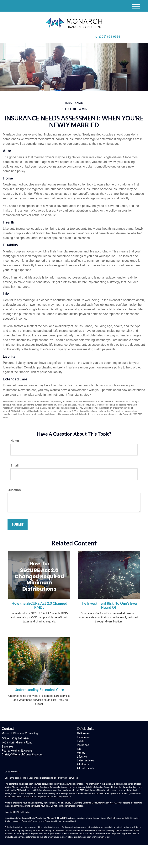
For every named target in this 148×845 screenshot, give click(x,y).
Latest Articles (85, 760)
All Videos (83, 764)
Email (14, 465)
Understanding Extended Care (39, 690)
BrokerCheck (71, 777)
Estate (81, 741)
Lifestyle (82, 756)
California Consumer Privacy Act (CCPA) (102, 802)
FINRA (58, 817)
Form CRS (16, 771)
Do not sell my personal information (67, 805)
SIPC (64, 817)
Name (14, 441)
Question (14, 490)
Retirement (83, 733)
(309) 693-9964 (109, 36)
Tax (79, 749)
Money (81, 752)
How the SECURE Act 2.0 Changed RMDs (39, 605)
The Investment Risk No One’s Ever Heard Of (109, 605)
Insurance (83, 745)
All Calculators (85, 768)
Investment (83, 737)
